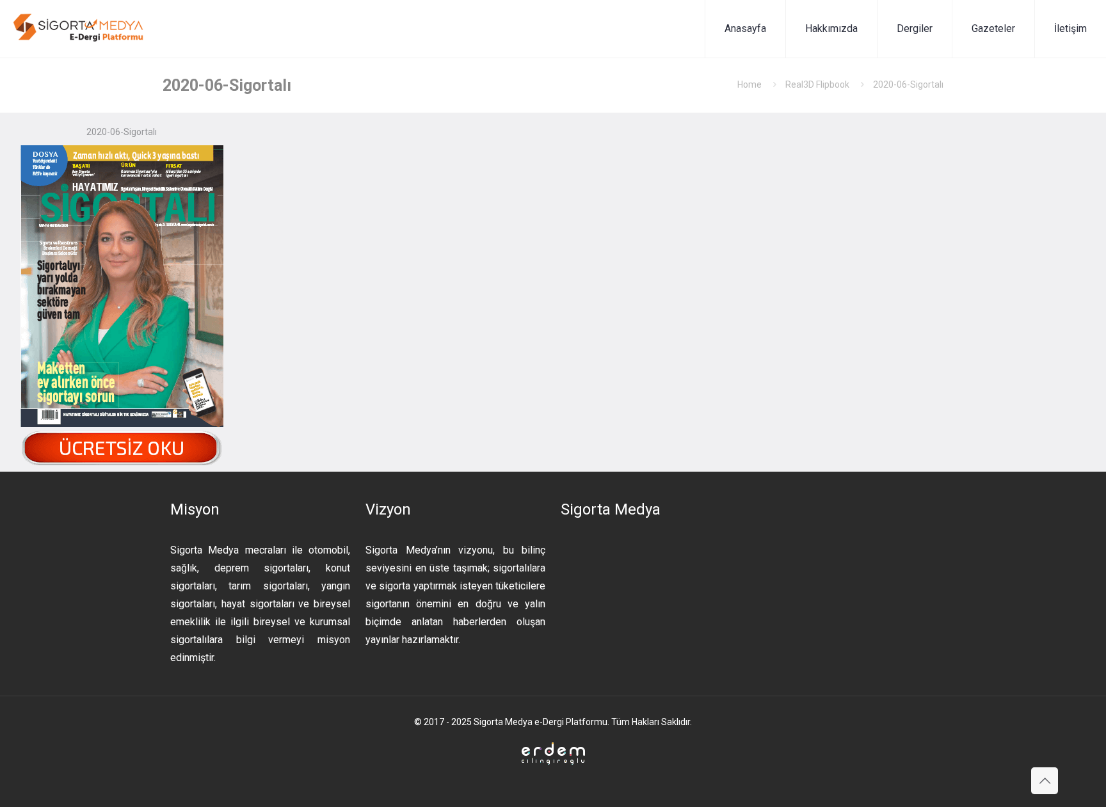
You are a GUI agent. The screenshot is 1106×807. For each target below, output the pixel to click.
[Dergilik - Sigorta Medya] (79, 29)
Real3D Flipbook (817, 84)
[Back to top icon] (1044, 780)
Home (749, 84)
